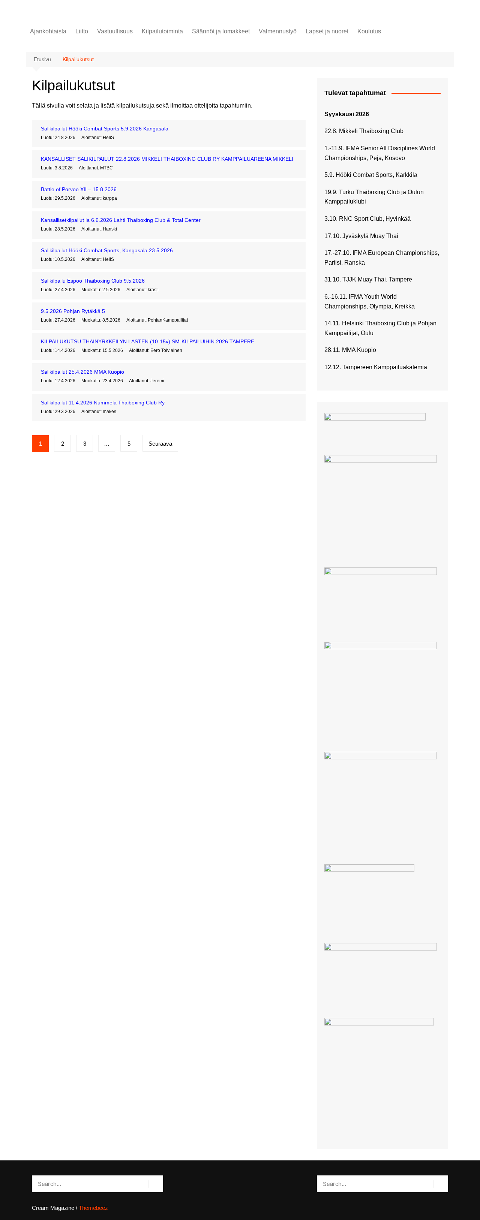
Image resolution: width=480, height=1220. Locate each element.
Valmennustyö (278, 31)
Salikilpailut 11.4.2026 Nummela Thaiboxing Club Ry (103, 403)
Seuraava (160, 443)
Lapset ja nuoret (327, 31)
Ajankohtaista (48, 31)
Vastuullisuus (115, 31)
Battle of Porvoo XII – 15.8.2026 (79, 189)
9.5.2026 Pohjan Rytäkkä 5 (73, 311)
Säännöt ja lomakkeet (221, 31)
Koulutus (369, 31)
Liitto (81, 31)
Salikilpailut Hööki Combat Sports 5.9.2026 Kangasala (104, 129)
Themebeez (93, 1208)
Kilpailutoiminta (162, 31)
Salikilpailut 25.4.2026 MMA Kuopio (82, 372)
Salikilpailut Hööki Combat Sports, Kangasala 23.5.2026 (107, 250)
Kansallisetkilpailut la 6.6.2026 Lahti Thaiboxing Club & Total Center (121, 220)
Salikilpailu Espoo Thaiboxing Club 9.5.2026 (93, 281)
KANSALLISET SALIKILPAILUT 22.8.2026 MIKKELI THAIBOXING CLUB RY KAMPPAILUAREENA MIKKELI (167, 159)
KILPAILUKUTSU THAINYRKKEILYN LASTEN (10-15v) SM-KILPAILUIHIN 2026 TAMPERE (147, 341)
